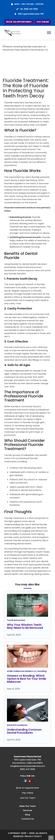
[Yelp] (29, 780)
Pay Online (27, 792)
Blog (27, 814)
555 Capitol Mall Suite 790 (31, 14)
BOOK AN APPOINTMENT (19, 21)
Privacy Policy (33, 836)
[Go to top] (51, 837)
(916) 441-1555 (31, 9)
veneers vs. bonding (35, 671)
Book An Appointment (27, 787)
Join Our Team (27, 797)
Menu (49, 32)
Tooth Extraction (16, 620)
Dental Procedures (17, 725)
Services (27, 810)
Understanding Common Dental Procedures (24, 731)
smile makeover (15, 671)
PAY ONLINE (43, 21)
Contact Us (27, 818)
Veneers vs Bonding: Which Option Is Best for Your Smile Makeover (26, 679)
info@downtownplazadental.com (27, 766)
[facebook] (25, 780)
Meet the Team (27, 806)
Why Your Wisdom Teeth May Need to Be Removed (25, 626)
